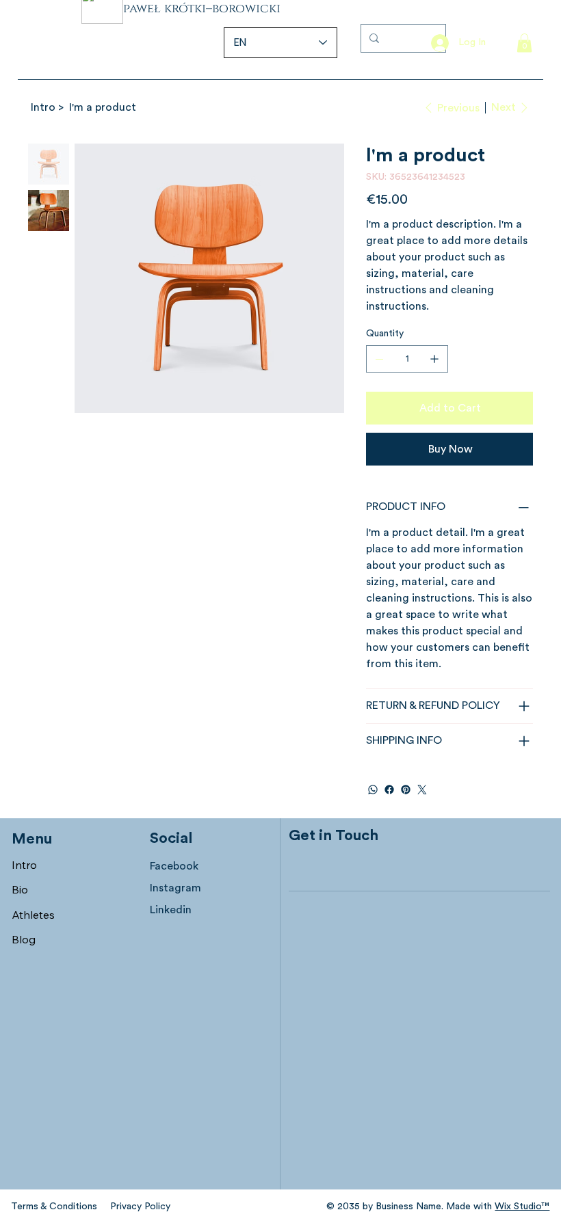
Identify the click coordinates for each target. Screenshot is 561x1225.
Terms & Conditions (54, 1206)
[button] (524, 42)
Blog (24, 939)
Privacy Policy (140, 1206)
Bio (20, 889)
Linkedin (171, 909)
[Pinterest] (406, 789)
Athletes (33, 914)
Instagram (175, 888)
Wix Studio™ (522, 1206)
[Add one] (434, 359)
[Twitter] (422, 789)
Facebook (174, 866)
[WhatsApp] (373, 789)
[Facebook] (389, 789)
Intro (24, 865)
